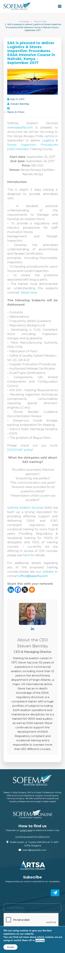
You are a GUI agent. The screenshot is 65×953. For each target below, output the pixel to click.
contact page (26, 830)
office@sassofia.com (33, 576)
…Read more (28, 292)
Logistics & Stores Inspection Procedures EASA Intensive (32, 145)
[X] (25, 590)
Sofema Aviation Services (25, 507)
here (26, 555)
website (48, 571)
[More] (32, 590)
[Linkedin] (11, 590)
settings (40, 940)
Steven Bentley (19, 103)
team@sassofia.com (34, 849)
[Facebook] (18, 590)
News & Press (40, 21)
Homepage (24, 21)
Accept (10, 947)
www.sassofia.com (20, 127)
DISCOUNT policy (19, 450)
